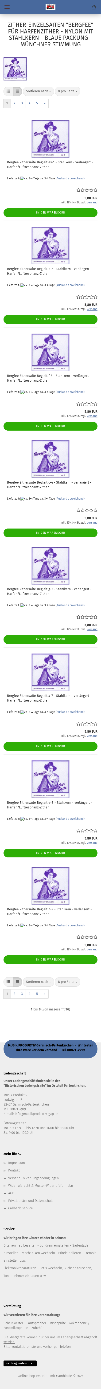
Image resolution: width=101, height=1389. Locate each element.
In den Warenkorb (50, 212)
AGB (11, 1193)
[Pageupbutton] (88, 1382)
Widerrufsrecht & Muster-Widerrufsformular (40, 1186)
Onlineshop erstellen (33, 1376)
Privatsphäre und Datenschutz (30, 1201)
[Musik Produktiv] (50, 7)
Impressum (16, 1163)
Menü (7, 7)
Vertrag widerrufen (20, 1363)
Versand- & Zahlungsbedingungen (33, 1178)
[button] (8, 91)
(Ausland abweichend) (70, 178)
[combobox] (38, 91)
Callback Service (20, 1208)
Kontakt (14, 1170)
